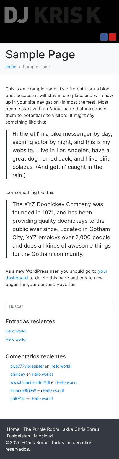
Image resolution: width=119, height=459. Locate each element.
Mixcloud (43, 436)
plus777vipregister (27, 366)
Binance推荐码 (23, 390)
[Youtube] (112, 37)
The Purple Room (41, 429)
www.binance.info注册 (30, 382)
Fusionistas (18, 436)
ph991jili (17, 398)
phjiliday (17, 374)
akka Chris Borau (81, 429)
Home (13, 429)
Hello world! (16, 331)
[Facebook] (104, 37)
